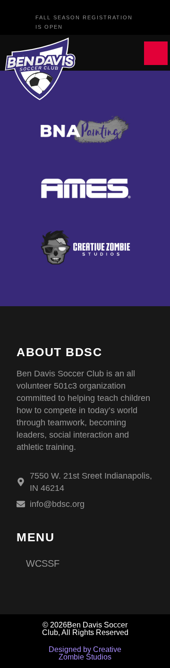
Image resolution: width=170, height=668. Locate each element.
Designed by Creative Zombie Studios (85, 653)
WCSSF (43, 563)
